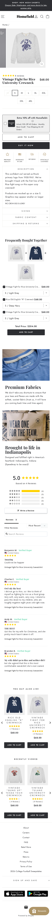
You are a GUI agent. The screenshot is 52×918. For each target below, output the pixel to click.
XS (8, 93)
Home (5, 24)
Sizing (26, 211)
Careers (26, 832)
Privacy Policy (26, 861)
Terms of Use (26, 866)
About (26, 827)
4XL (30, 101)
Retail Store (26, 847)
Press (26, 852)
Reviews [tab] (9, 519)
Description (26, 169)
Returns (26, 856)
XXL (43, 93)
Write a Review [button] (27, 510)
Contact (26, 837)
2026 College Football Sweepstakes (26, 871)
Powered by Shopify (26, 915)
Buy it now (26, 145)
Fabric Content (26, 217)
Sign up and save (25, 880)
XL (35, 93)
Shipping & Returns (26, 223)
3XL (21, 101)
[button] (33, 121)
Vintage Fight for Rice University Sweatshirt (23, 567)
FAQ (26, 842)
